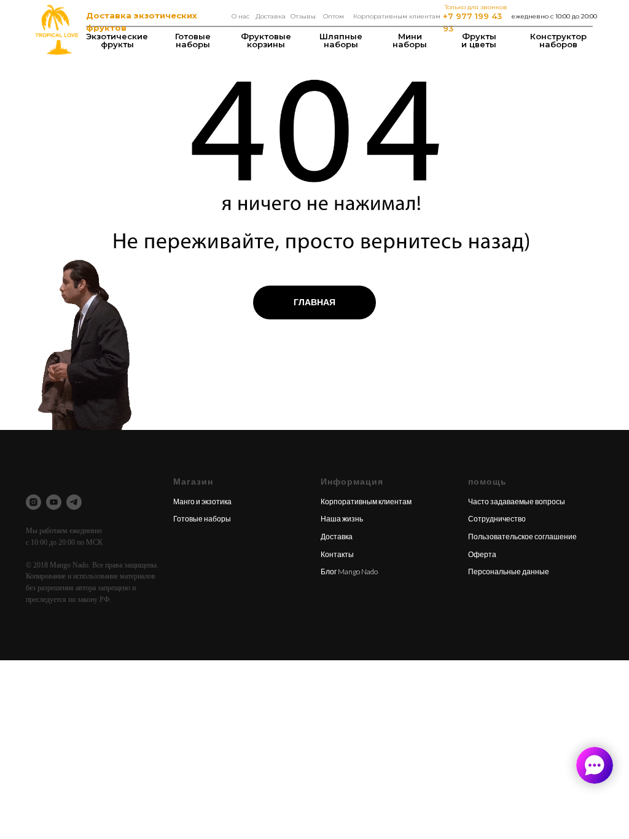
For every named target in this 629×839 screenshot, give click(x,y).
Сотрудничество (497, 518)
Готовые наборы (193, 40)
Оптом (333, 16)
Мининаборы (410, 40)
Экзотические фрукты (117, 40)
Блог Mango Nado (349, 571)
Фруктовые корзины (266, 40)
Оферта (482, 554)
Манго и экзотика (202, 501)
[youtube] (53, 502)
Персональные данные (508, 571)
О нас (240, 16)
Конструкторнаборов (558, 40)
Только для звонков (476, 7)
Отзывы (303, 16)
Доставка (271, 16)
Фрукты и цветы (478, 40)
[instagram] (33, 502)
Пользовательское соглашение (522, 536)
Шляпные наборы (340, 40)
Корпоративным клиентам (396, 16)
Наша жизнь (342, 518)
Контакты (337, 554)
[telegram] (74, 502)
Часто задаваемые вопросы (516, 501)
